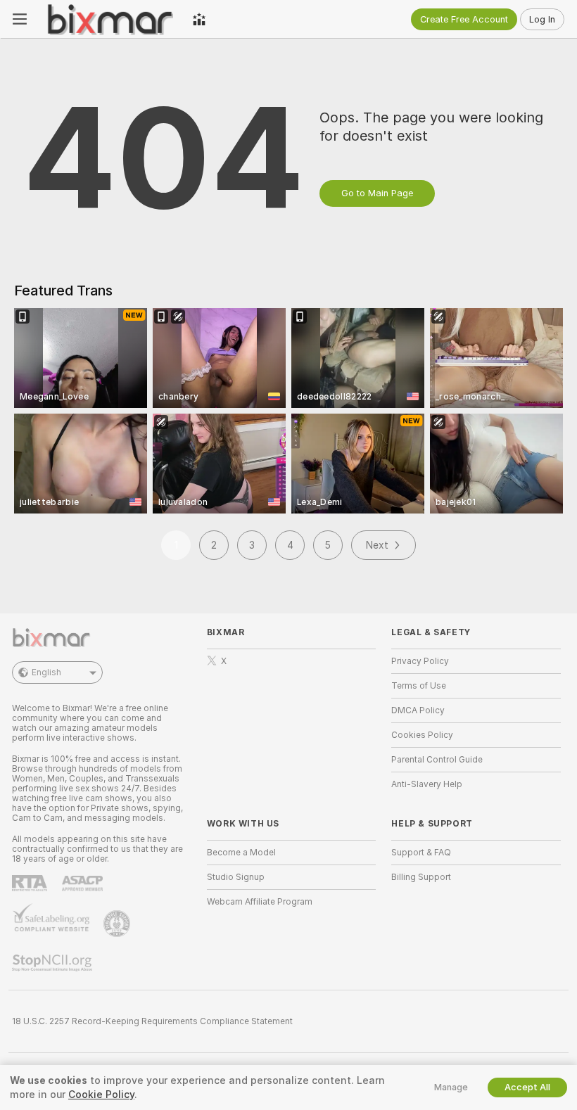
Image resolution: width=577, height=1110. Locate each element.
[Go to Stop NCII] (53, 963)
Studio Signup (236, 877)
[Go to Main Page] (109, 19)
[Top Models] (199, 19)
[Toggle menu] (19, 19)
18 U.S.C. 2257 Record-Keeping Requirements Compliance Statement (152, 1021)
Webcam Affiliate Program (259, 902)
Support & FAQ (421, 852)
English (46, 672)
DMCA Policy (418, 710)
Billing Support (421, 877)
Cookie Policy (101, 1094)
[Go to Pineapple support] (118, 923)
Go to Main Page (377, 193)
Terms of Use (418, 686)
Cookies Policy (422, 735)
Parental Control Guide (437, 760)
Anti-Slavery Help (426, 784)
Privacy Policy (420, 661)
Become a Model (241, 852)
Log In (542, 19)
